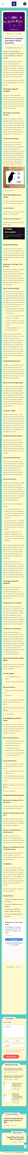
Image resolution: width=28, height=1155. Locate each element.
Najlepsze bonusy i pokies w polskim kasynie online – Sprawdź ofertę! (14, 1076)
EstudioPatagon (19, 1152)
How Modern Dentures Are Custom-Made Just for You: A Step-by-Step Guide (17, 1096)
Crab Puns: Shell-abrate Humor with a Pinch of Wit (13, 1120)
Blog (19, 967)
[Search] (24, 3)
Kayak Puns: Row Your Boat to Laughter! (15, 1138)
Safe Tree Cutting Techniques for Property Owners (17, 1085)
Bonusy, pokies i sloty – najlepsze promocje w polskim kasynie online (13, 1069)
